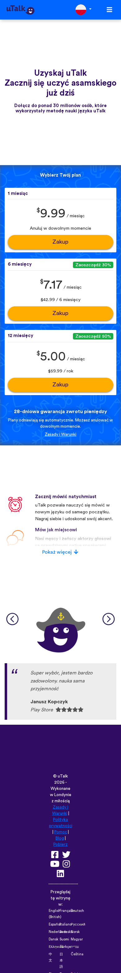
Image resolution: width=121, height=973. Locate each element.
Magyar (77, 939)
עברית (75, 946)
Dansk (53, 939)
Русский (78, 924)
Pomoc (60, 832)
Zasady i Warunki (60, 434)
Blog (60, 838)
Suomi (64, 939)
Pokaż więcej (57, 552)
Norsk (75, 932)
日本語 (61, 960)
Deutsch (77, 910)
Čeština (77, 954)
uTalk (63, 776)
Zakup (60, 242)
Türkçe (65, 946)
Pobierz (60, 844)
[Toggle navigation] (109, 9)
